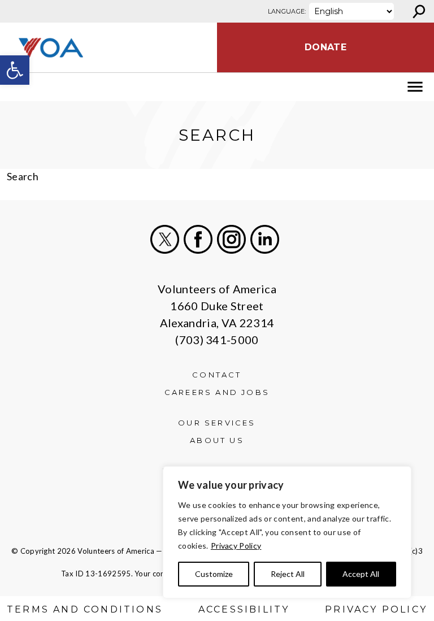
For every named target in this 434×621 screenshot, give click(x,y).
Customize (214, 574)
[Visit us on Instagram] (231, 239)
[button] (14, 70)
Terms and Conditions (85, 609)
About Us (217, 440)
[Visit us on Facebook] (198, 239)
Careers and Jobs (217, 392)
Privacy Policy (236, 545)
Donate (325, 47)
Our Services (216, 422)
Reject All (288, 574)
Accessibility (244, 609)
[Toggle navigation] (16, 87)
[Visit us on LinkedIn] (264, 239)
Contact (216, 374)
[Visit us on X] (164, 239)
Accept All (360, 574)
